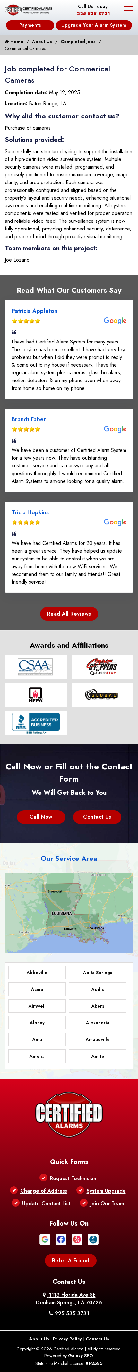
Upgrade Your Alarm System (93, 25)
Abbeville (37, 972)
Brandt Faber (29, 419)
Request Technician (73, 1178)
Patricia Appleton (34, 311)
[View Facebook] (61, 1238)
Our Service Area (69, 858)
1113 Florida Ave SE (69, 1298)
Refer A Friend (71, 1260)
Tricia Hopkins (30, 512)
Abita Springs (97, 972)
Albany (37, 1023)
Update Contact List (46, 1203)
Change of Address (43, 1191)
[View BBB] (93, 1238)
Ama (37, 1039)
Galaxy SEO (80, 1355)
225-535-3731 (93, 13)
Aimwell (37, 1006)
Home (16, 41)
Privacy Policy (67, 1339)
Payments (30, 25)
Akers (97, 1006)
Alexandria (97, 1023)
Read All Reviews (69, 613)
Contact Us (97, 817)
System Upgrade (106, 1191)
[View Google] (45, 1238)
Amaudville (98, 1039)
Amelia (37, 1056)
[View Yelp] (77, 1238)
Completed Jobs (78, 41)
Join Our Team (107, 1203)
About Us (42, 41)
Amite (97, 1056)
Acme (37, 989)
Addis (97, 989)
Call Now (41, 817)
